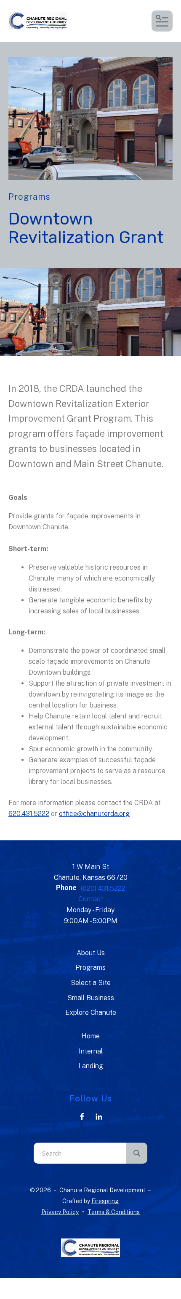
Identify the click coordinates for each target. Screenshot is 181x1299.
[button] (162, 21)
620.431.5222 (28, 814)
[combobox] (80, 1153)
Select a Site (91, 983)
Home (90, 1036)
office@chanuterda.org (94, 814)
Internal (91, 1051)
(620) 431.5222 (103, 888)
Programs (90, 968)
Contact (90, 899)
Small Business (90, 998)
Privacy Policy (60, 1212)
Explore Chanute (90, 1012)
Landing (90, 1066)
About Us (91, 953)
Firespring (105, 1201)
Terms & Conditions (114, 1212)
